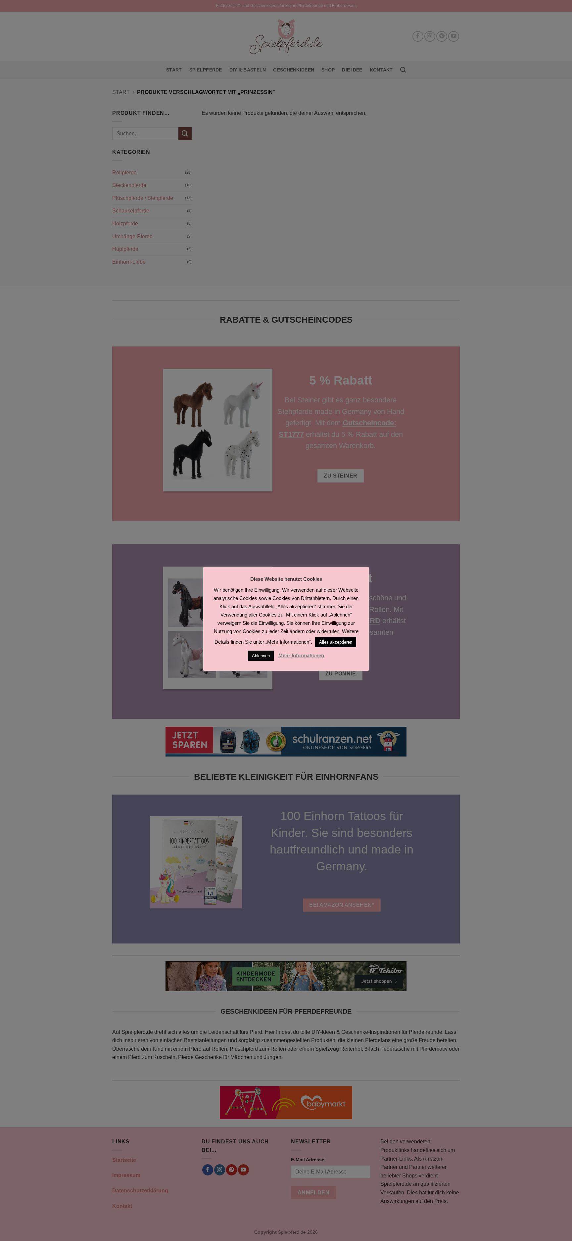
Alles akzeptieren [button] (335, 642)
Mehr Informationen (301, 655)
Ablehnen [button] (261, 655)
